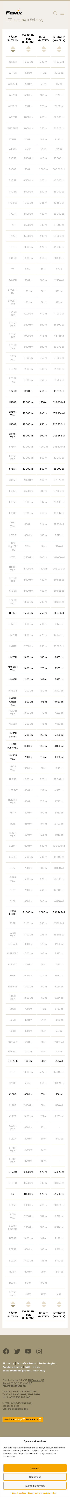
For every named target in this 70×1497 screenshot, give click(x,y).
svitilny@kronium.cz (21, 1402)
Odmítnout (35, 1476)
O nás (36, 1366)
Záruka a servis (12, 1366)
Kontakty (39, 1370)
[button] (54, 13)
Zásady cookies (19, 1493)
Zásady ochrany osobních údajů (42, 1493)
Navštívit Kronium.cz (21, 1419)
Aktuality (8, 1363)
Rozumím (35, 1467)
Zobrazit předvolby (35, 1485)
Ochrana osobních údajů (15, 1408)
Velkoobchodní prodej (16, 1370)
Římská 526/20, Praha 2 (15, 1383)
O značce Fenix (26, 1363)
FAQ (27, 1366)
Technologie (47, 1363)
